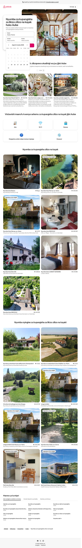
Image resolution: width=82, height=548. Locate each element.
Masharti (43, 545)
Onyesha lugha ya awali (52, 2)
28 (21, 64)
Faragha (37, 545)
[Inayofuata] (43, 70)
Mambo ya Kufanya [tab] (45, 499)
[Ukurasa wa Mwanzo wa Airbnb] (7, 6)
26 (14, 64)
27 (17, 64)
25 (11, 64)
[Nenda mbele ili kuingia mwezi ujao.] (27, 45)
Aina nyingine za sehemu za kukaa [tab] (12, 499)
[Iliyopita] (37, 70)
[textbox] (13, 40)
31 (8, 68)
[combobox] (20, 35)
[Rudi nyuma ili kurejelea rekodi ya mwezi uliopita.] (8, 45)
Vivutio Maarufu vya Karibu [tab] (30, 499)
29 (24, 64)
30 (27, 64)
